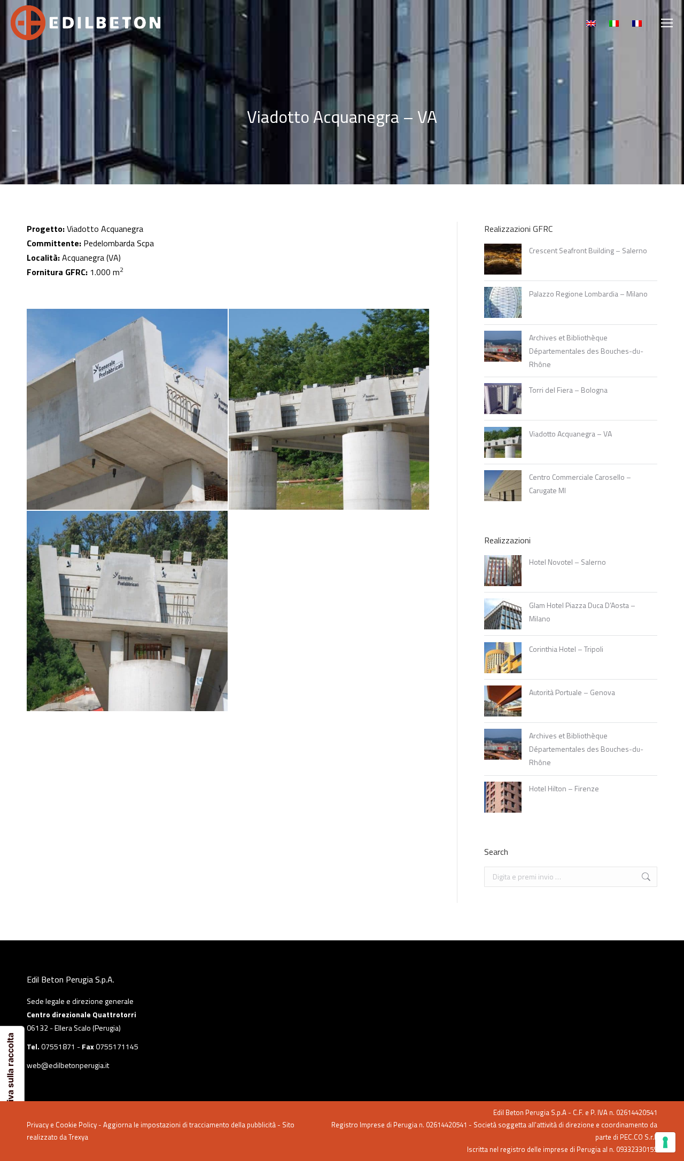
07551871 (58, 1046)
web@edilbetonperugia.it (68, 1065)
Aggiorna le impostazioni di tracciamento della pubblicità (189, 1124)
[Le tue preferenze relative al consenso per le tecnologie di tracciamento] (665, 1142)
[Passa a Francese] (638, 22)
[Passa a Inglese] (592, 22)
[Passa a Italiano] (615, 22)
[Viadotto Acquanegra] (128, 410)
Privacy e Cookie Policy (62, 1124)
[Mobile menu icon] (666, 23)
